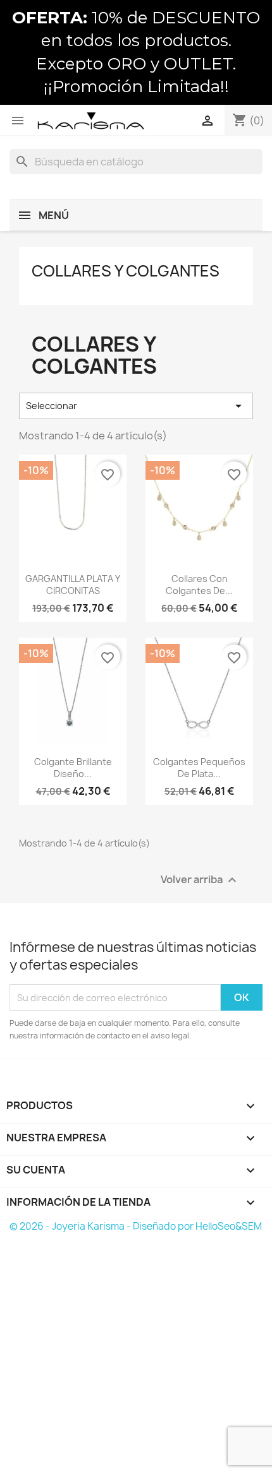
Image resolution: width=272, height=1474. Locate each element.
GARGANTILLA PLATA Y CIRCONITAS (72, 585)
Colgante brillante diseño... (73, 768)
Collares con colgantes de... (199, 585)
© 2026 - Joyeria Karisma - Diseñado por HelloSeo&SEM (135, 1226)
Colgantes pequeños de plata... (199, 768)
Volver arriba (200, 880)
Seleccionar (136, 405)
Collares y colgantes (125, 271)
